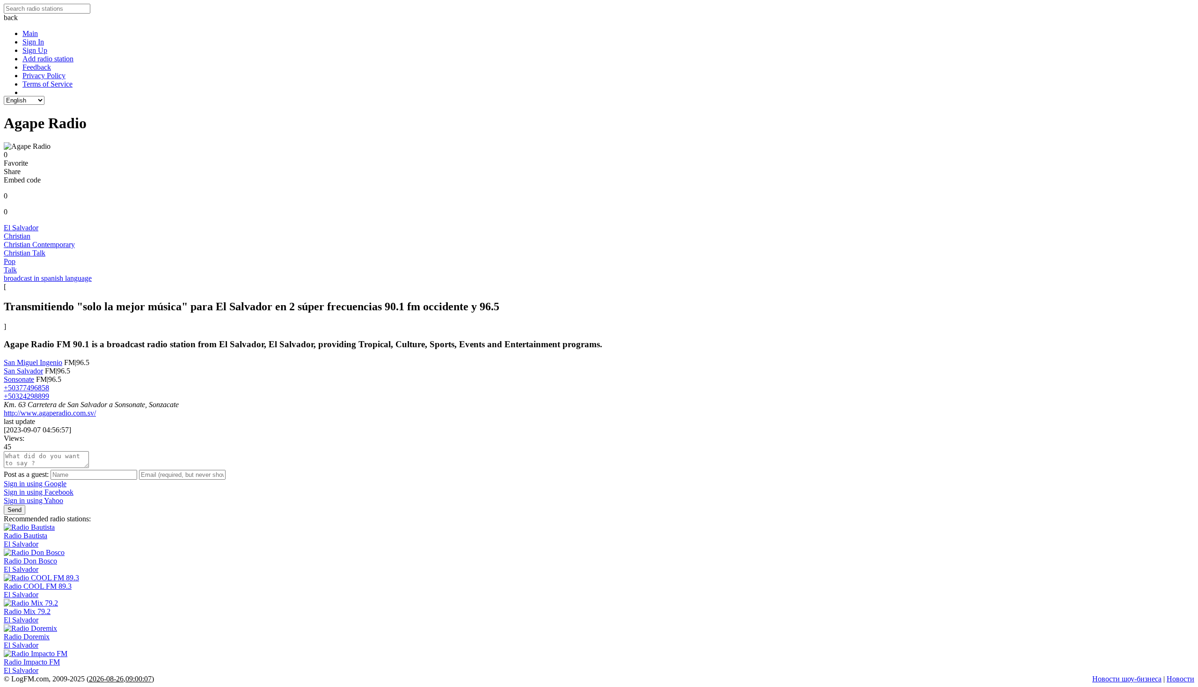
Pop (9, 261)
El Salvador (21, 228)
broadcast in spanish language (48, 278)
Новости (1180, 679)
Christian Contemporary (39, 244)
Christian (17, 236)
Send (14, 509)
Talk (10, 270)
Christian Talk (24, 253)
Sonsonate (19, 379)
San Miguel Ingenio (33, 362)
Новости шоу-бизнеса (1126, 679)
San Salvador (23, 371)
